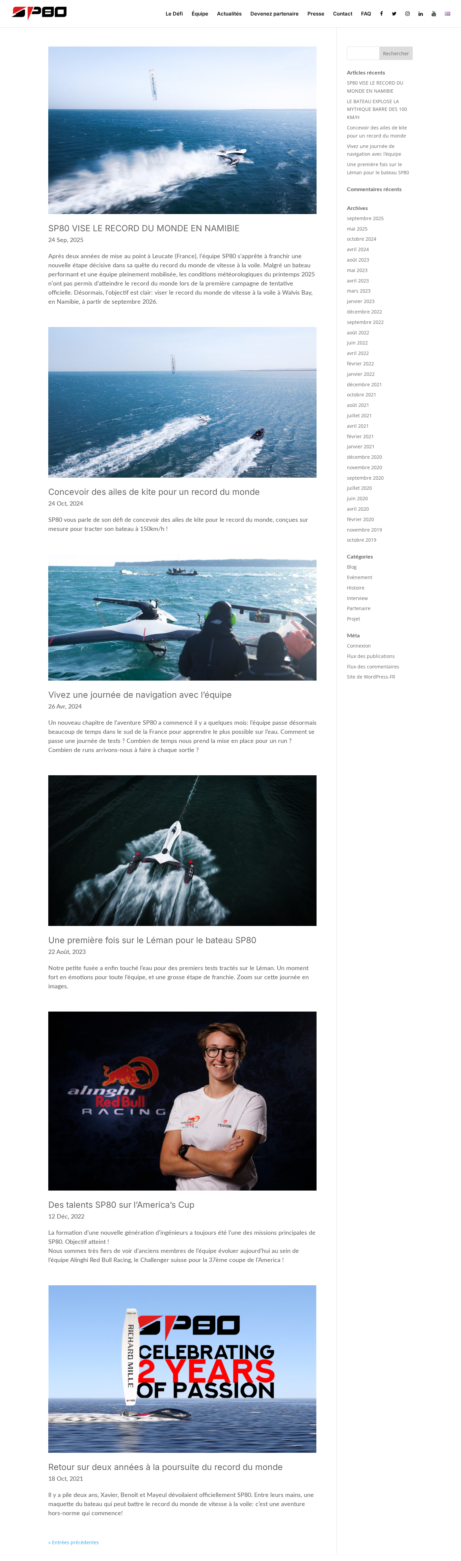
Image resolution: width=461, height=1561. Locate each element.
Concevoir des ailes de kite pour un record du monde (154, 492)
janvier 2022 (361, 374)
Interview (357, 598)
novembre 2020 (364, 467)
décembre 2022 (364, 311)
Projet (353, 619)
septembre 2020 (365, 478)
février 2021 (360, 436)
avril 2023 (358, 280)
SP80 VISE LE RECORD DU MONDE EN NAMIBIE (144, 228)
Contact (342, 14)
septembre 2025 (365, 218)
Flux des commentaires (373, 666)
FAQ (366, 14)
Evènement (359, 577)
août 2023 (358, 260)
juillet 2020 (359, 488)
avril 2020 (358, 509)
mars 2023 (359, 291)
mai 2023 (357, 270)
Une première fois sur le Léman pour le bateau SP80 (152, 940)
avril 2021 (358, 426)
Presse (315, 14)
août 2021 (358, 405)
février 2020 (360, 519)
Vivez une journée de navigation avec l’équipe (140, 695)
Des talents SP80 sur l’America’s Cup (121, 1205)
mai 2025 (357, 229)
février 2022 (360, 363)
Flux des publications (371, 656)
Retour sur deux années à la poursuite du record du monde (165, 1467)
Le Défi (174, 14)
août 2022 (358, 332)
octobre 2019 (361, 540)
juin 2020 (357, 498)
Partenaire (359, 608)
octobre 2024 (361, 239)
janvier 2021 (361, 446)
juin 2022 (357, 342)
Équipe (200, 14)
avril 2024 (358, 249)
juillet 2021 (359, 415)
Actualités (229, 14)
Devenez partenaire (274, 14)
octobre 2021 (361, 394)
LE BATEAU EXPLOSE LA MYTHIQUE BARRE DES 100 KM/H (377, 109)
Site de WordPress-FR (371, 676)
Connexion (359, 645)
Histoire (355, 587)
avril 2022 (358, 353)
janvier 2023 (361, 301)
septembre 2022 (365, 322)
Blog (352, 567)
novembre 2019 (364, 530)
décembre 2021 (364, 384)
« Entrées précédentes (73, 1542)
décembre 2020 (364, 457)
